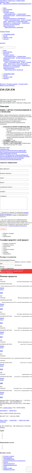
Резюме (2, 266)
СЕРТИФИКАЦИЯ (8, 34)
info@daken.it (3, 0)
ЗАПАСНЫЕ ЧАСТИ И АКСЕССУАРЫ (8, 154)
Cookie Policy (13, 420)
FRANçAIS (17, 3)
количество (18, 265)
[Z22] (1, 333)
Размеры (12, 260)
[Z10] (1, 289)
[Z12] (1, 319)
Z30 (10, 159)
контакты (6, 39)
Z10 (8, 158)
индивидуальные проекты (23, 15)
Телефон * (3, 191)
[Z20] (1, 305)
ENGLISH (11, 3)
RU (1, 3)
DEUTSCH (28, 3)
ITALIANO (6, 3)
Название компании (5, 173)
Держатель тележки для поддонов (13, 152)
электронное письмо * (6, 187)
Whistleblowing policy (9, 469)
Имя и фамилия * (5, 168)
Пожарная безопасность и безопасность (14, 18)
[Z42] (1, 394)
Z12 (10, 158)
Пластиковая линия (10, 14)
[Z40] (1, 380)
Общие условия (7, 468)
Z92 (20, 159)
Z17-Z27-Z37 (15, 158)
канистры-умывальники (15, 155)
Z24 (7, 159)
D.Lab (5, 466)
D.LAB (5, 36)
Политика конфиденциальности (18, 225)
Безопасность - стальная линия (11, 23)
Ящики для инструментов (7, 85)
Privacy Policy (4, 420)
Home (4, 8)
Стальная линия (21, 14)
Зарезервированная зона (10, 465)
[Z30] (1, 366)
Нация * (2, 182)
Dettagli (2, 288)
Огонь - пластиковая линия (12, 20)
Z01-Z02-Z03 (3, 158)
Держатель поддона (6, 150)
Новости (5, 462)
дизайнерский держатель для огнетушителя (16, 23)
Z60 (16, 159)
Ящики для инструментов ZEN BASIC (19, 156)
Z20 (3, 159)
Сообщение (3, 196)
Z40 (12, 159)
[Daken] (5, 31)
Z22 (5, 159)
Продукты (6, 11)
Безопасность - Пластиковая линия (17, 21)
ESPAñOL (22, 3)
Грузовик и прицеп (8, 12)
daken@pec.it (11, 0)
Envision (2, 427)
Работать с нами (7, 37)
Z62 (18, 159)
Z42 (14, 159)
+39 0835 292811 (20, 0)
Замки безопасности (9, 26)
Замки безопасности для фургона (13, 27)
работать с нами (4, 2)
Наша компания (7, 9)
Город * (2, 178)
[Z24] (1, 347)
